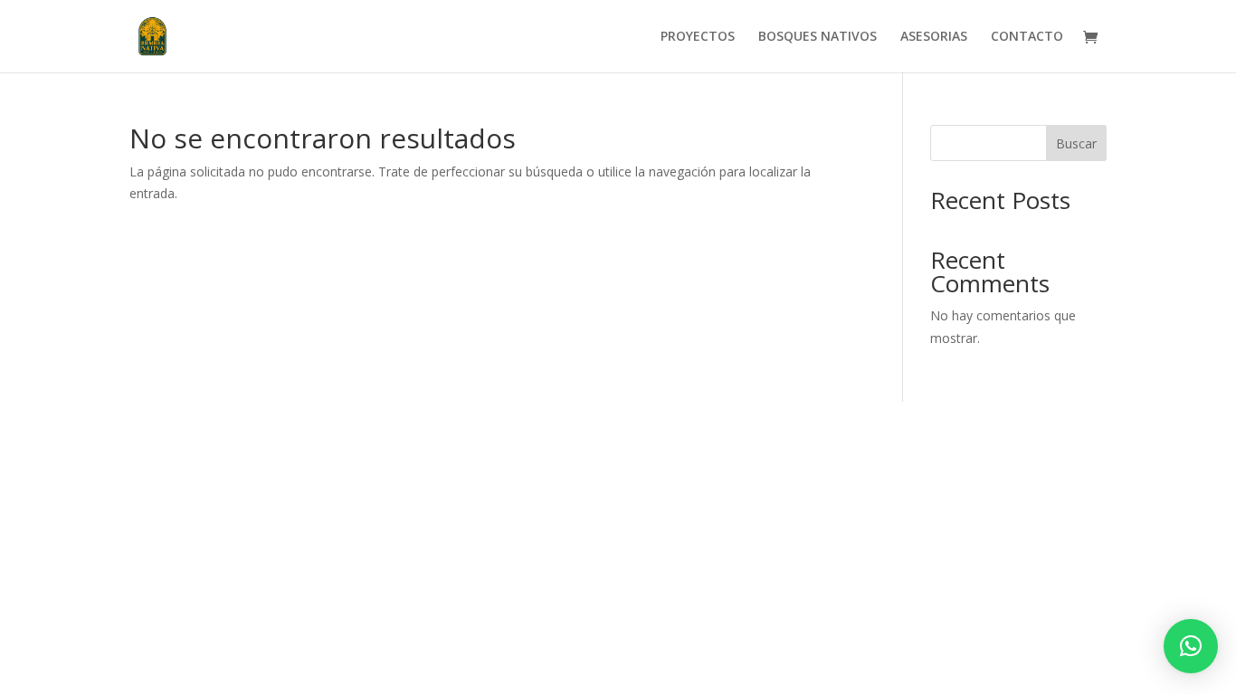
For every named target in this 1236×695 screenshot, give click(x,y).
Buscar (1076, 143)
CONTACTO (1027, 37)
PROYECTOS (698, 37)
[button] (1191, 646)
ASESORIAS (933, 37)
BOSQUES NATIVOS (817, 37)
